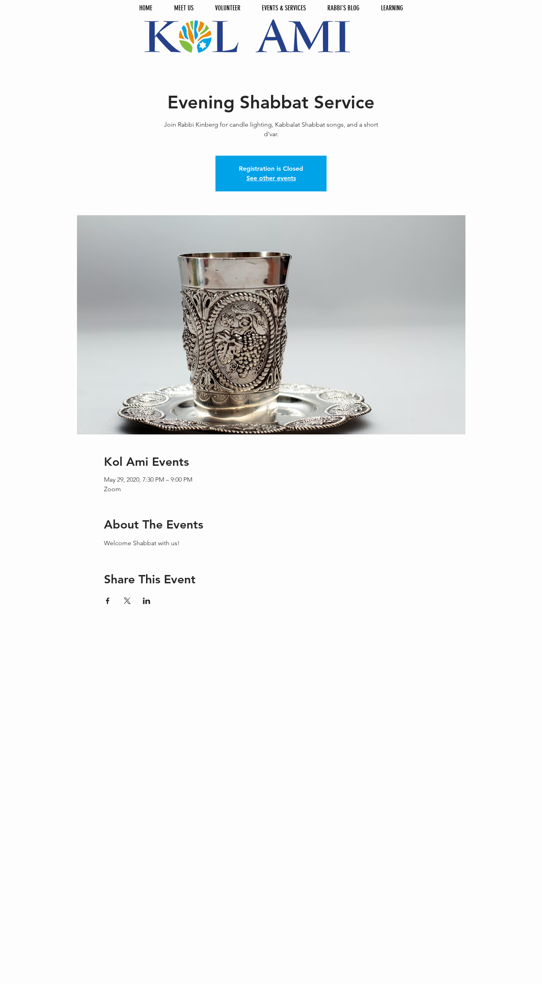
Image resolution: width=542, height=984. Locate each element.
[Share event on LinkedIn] (146, 601)
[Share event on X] (127, 601)
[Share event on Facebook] (107, 601)
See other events (271, 178)
